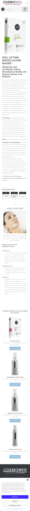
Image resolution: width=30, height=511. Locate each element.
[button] (27, 480)
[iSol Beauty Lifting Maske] (15, 35)
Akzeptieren (15, 496)
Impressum (22, 509)
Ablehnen (15, 501)
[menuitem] (27, 3)
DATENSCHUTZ (16, 509)
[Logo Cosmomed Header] (12, 3)
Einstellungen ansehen (15, 505)
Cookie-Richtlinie (8, 509)
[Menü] (27, 3)
